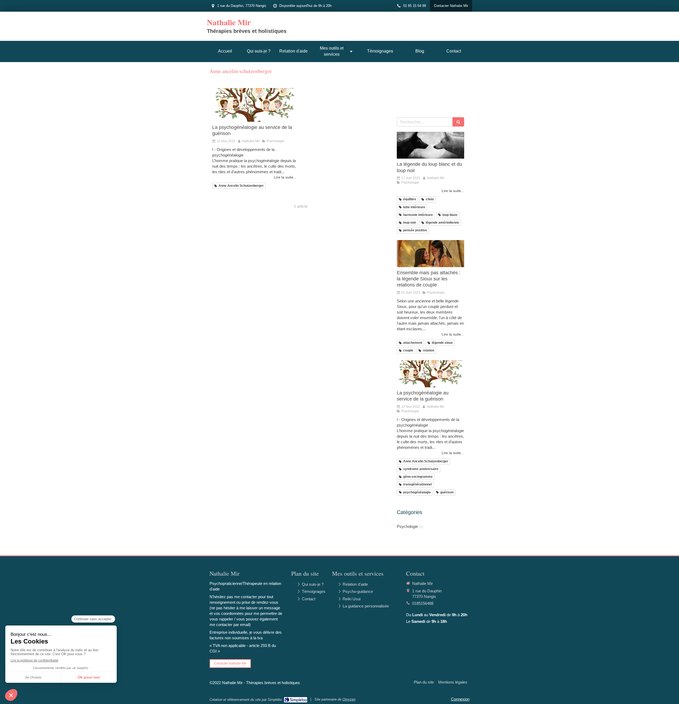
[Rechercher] (458, 122)
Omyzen (348, 699)
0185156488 (422, 603)
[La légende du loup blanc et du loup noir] (430, 145)
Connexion (460, 699)
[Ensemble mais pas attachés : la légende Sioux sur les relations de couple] (430, 253)
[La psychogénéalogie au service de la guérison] (254, 105)
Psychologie (407, 526)
